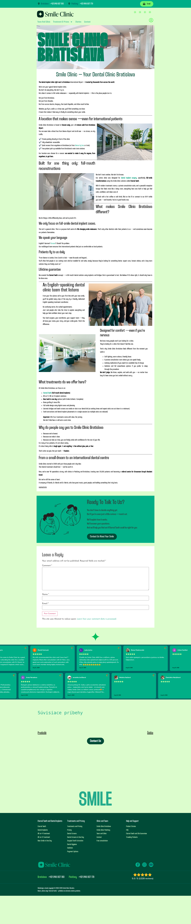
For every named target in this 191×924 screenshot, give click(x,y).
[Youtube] (151, 864)
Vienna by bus (79, 145)
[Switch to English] (140, 12)
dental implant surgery (129, 178)
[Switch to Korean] (149, 12)
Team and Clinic (43, 22)
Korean (53, 243)
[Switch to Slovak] (135, 12)
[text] (95, 713)
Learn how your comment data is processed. (97, 619)
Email (45, 604)
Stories (78, 22)
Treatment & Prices (61, 22)
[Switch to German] (144, 12)
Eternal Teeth (47, 393)
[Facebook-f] (138, 864)
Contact (87, 22)
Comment (47, 566)
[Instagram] (144, 864)
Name (45, 594)
